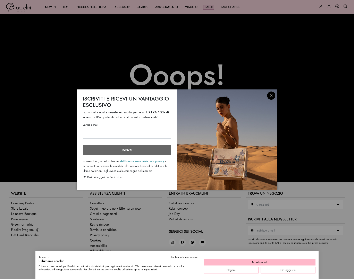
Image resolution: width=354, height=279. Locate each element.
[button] (44, 257)
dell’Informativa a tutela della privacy (142, 161)
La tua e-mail (90, 125)
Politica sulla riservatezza (184, 257)
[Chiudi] (271, 95)
